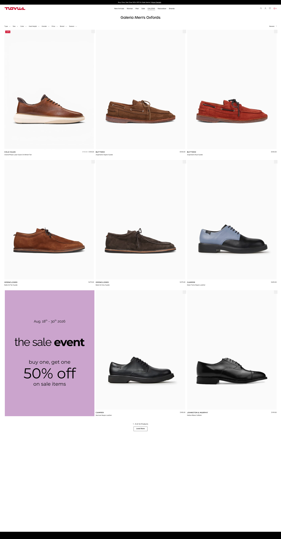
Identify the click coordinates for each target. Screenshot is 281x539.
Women (130, 8)
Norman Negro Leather (104, 415)
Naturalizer (162, 8)
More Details (156, 2)
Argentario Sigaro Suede (104, 155)
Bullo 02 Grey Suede (103, 285)
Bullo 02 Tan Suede (10, 285)
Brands (172, 8)
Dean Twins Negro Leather (196, 285)
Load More (140, 429)
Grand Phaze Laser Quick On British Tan (18, 155)
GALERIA (151, 8)
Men (137, 8)
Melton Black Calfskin (194, 415)
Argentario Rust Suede (195, 155)
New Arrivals (119, 8)
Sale (143, 8)
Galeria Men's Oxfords (18, 15)
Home (6, 15)
